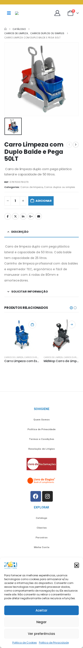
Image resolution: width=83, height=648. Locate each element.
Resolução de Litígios (41, 448)
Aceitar (41, 610)
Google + (30, 216)
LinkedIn (23, 216)
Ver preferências (41, 633)
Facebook (7, 216)
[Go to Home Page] (5, 29)
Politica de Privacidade (54, 642)
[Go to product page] (21, 335)
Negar (41, 622)
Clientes (42, 527)
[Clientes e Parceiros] (58, 13)
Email (38, 216)
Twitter (15, 216)
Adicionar (44, 201)
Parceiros (41, 537)
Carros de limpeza (31, 187)
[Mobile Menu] (9, 13)
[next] (76, 145)
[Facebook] (35, 496)
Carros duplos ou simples (59, 187)
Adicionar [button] (32, 324)
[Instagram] (47, 496)
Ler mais (72, 324)
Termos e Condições (41, 439)
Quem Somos (41, 419)
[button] (76, 565)
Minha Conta (41, 547)
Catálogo (41, 517)
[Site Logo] (25, 13)
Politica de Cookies (24, 642)
